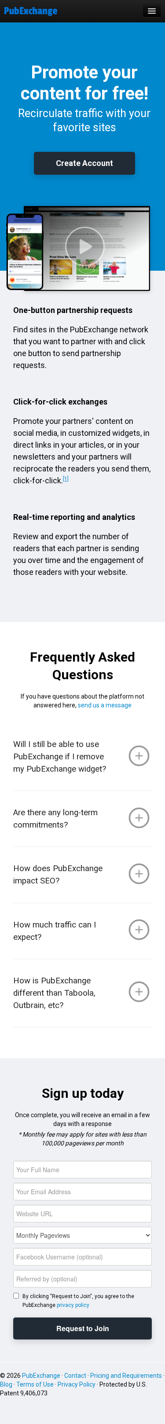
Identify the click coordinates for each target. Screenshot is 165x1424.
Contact (75, 1375)
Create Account (84, 163)
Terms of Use (35, 1384)
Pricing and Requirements (126, 1375)
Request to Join (82, 1328)
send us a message (105, 705)
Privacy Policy (76, 1384)
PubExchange (41, 1375)
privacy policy (73, 1305)
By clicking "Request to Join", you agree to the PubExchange (78, 1300)
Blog (6, 1384)
